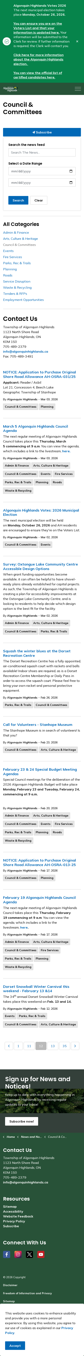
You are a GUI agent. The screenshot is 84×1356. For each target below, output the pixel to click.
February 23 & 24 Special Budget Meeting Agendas (40, 771)
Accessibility (13, 1211)
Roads (57, 482)
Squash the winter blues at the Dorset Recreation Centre (37, 653)
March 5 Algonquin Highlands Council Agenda (35, 428)
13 (53, 1046)
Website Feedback (18, 1216)
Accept (15, 1346)
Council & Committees (20, 406)
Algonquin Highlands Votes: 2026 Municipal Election (41, 512)
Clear (38, 200)
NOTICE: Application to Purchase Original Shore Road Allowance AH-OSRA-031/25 (39, 374)
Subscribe (43, 132)
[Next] (75, 1046)
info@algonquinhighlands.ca (25, 351)
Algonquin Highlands (22, 399)
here (24, 927)
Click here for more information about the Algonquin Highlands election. (38, 59)
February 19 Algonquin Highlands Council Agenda (39, 899)
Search (18, 200)
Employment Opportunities (23, 300)
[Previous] (9, 1046)
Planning (47, 406)
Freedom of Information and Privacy (27, 1293)
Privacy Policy (14, 1221)
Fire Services (64, 474)
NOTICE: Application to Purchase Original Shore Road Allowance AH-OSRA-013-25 (39, 862)
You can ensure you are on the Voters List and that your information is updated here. (37, 27)
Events (45, 474)
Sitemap (10, 1206)
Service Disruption (16, 281)
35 (65, 1046)
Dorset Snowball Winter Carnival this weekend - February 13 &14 (36, 988)
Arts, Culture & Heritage (50, 465)
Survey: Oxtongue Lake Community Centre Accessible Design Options (40, 566)
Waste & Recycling (18, 490)
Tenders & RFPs (15, 294)
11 (29, 1046)
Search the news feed (26, 145)
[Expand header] (78, 89)
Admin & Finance (17, 465)
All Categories (21, 224)
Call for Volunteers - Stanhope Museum (37, 724)
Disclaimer (10, 1285)
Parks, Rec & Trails (18, 482)
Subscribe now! (21, 1121)
